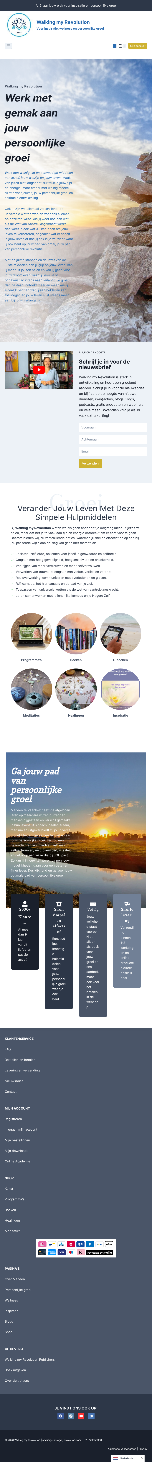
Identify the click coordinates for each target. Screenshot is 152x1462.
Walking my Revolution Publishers (30, 1359)
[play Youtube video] (39, 370)
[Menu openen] (8, 46)
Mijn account (138, 45)
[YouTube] (81, 1416)
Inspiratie (11, 1311)
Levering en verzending (22, 1070)
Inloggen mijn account (21, 1129)
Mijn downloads (16, 1151)
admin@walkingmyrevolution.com (61, 1440)
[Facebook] (60, 1416)
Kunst (9, 1189)
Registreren (13, 1119)
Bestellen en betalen (20, 1060)
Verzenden (90, 463)
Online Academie (17, 1161)
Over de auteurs (17, 1380)
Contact (10, 1091)
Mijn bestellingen (17, 1140)
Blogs (9, 1321)
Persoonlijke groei (18, 1290)
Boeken (10, 1210)
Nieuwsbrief (14, 1081)
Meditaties (13, 1231)
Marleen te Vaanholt (26, 810)
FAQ (8, 1049)
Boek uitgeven (15, 1370)
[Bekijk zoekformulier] (115, 46)
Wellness (11, 1300)
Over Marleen (15, 1279)
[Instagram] (71, 1416)
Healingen (12, 1220)
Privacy (142, 1448)
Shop (8, 1332)
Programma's (14, 1199)
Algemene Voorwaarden (122, 1448)
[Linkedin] (91, 1416)
